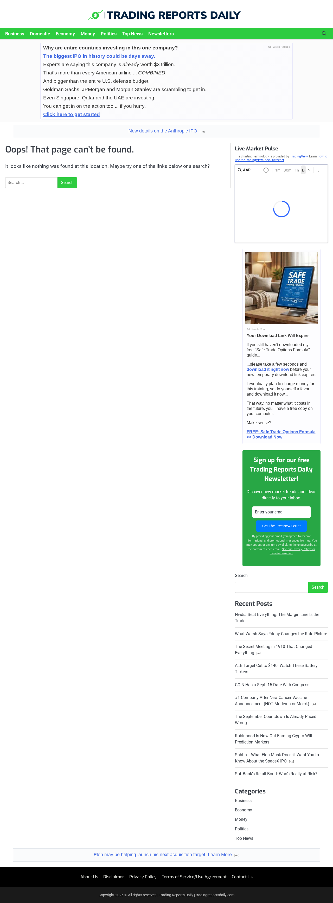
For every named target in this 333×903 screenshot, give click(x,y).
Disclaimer (113, 877)
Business (14, 33)
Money (88, 33)
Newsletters (161, 33)
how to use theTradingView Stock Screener (281, 158)
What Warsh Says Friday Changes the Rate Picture (281, 633)
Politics (109, 33)
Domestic (40, 33)
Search (241, 575)
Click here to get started (71, 114)
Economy (65, 33)
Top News (132, 33)
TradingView (299, 156)
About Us (89, 877)
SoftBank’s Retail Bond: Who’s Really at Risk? (276, 773)
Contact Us (242, 877)
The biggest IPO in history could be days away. (99, 56)
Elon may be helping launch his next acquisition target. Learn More (166, 854)
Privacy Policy (143, 877)
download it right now (268, 369)
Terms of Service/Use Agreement (194, 877)
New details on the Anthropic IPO (167, 130)
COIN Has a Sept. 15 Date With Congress (272, 684)
